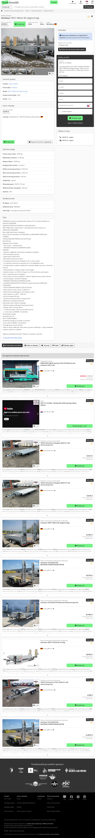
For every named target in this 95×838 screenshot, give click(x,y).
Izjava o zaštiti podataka (75, 123)
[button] (92, 2)
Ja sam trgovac (67, 111)
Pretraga (89, 7)
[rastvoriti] (47, 395)
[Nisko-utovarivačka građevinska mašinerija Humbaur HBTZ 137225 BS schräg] (20, 653)
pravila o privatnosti (45, 834)
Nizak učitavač (13, 84)
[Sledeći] (52, 51)
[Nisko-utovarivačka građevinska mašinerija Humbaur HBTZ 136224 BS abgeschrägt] (20, 533)
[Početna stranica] (1, 10)
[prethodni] (3, 51)
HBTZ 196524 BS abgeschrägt (17, 91)
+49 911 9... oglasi (67, 137)
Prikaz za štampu (32, 345)
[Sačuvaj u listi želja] (88, 16)
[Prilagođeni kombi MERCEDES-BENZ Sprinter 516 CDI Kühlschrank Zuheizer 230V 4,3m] (20, 374)
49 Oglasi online (63, 45)
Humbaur (15, 87)
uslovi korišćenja (55, 834)
